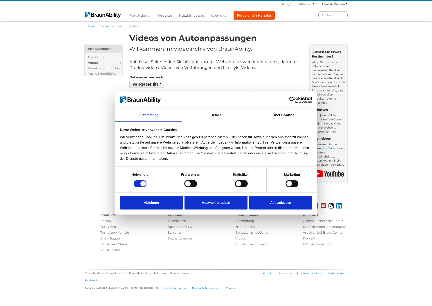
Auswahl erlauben (216, 202)
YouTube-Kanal (333, 148)
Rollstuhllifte (110, 250)
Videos (93, 62)
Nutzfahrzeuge (191, 15)
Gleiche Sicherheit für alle (323, 221)
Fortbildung (140, 15)
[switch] (190, 183)
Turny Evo (108, 226)
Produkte (164, 15)
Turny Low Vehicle (114, 232)
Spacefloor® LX (180, 226)
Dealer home (336, 273)
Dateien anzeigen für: (148, 77)
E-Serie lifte (177, 221)
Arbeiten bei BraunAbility (322, 232)
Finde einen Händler (254, 15)
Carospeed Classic (114, 244)
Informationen (112, 26)
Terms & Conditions (102, 73)
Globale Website (334, 4)
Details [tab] (216, 115)
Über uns (218, 15)
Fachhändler (91, 280)
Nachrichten (97, 57)
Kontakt (309, 238)
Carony (106, 221)
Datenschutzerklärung (205, 288)
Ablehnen (151, 202)
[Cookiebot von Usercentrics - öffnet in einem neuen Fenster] (292, 100)
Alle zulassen (280, 202)
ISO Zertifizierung (317, 244)
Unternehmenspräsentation (324, 226)
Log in (288, 4)
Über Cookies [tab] (283, 115)
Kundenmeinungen (250, 244)
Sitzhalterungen (180, 238)
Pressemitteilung (311, 273)
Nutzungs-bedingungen (171, 288)
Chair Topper (110, 238)
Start (92, 26)
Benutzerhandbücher (104, 68)
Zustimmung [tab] (149, 115)
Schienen (175, 232)
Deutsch (307, 4)
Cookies (231, 288)
